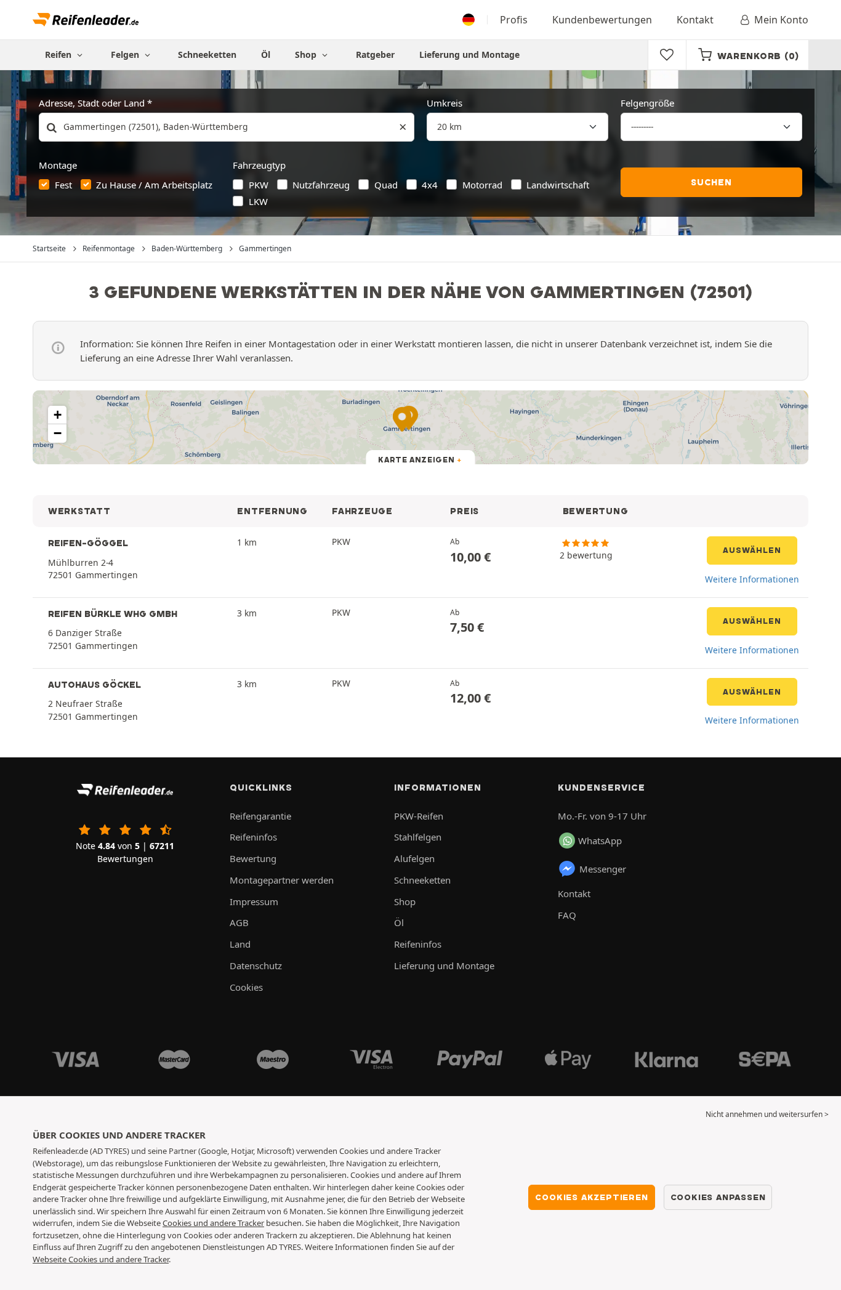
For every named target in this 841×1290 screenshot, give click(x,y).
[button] (57, 415)
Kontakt (695, 19)
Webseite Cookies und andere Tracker (101, 1259)
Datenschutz (256, 965)
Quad (386, 185)
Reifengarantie (260, 816)
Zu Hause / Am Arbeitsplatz (154, 185)
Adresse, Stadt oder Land (92, 103)
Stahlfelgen (417, 837)
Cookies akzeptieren (591, 1197)
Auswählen (752, 550)
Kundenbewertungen (602, 19)
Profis (514, 19)
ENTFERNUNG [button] (272, 511)
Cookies (246, 987)
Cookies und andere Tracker (213, 1222)
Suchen (711, 182)
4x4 (430, 185)
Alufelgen (414, 858)
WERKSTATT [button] (79, 511)
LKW (258, 201)
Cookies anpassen (718, 1197)
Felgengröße (647, 103)
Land (240, 944)
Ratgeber (375, 54)
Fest (63, 185)
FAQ (567, 915)
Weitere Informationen (752, 579)
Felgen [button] (126, 54)
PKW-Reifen (418, 816)
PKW (258, 185)
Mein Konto (781, 19)
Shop (307, 54)
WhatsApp (600, 840)
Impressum (254, 901)
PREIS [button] (464, 511)
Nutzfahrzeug (321, 185)
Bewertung (253, 858)
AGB (239, 922)
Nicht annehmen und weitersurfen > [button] (767, 1114)
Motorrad (482, 185)
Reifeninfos (253, 837)
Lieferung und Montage (469, 54)
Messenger (602, 869)
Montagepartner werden (282, 880)
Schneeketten (207, 54)
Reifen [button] (59, 54)
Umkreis (444, 103)
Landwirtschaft (557, 185)
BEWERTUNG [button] (596, 511)
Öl (265, 54)
